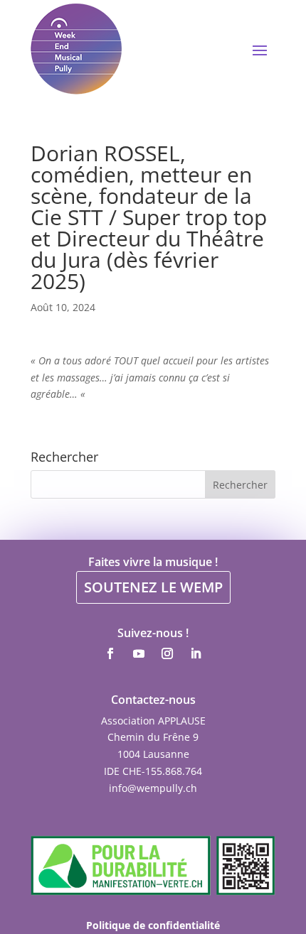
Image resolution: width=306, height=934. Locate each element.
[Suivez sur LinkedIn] (195, 653)
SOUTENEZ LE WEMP (153, 587)
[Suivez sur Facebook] (110, 653)
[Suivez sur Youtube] (138, 653)
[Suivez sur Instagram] (167, 653)
